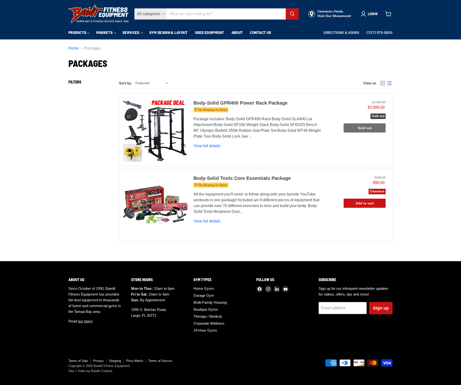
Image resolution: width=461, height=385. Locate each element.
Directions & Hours (341, 32)
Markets (104, 32)
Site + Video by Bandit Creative (90, 371)
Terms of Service (160, 361)
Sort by (125, 83)
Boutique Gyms (206, 309)
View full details (207, 146)
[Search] (292, 13)
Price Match (134, 361)
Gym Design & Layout (168, 32)
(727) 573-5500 (380, 32)
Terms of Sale (78, 361)
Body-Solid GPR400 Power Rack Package (241, 103)
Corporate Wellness (209, 323)
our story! (85, 321)
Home (73, 48)
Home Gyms (204, 288)
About (237, 32)
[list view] (389, 83)
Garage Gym (204, 295)
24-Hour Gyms (205, 330)
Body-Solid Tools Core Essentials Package (242, 178)
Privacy (98, 361)
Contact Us (260, 32)
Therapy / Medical (208, 316)
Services (131, 32)
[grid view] (382, 83)
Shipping (115, 361)
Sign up (381, 308)
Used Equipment (209, 32)
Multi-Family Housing (210, 302)
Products (77, 32)
